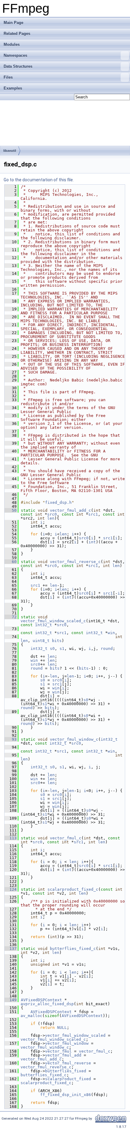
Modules (12, 44)
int (92, 542)
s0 (52, 648)
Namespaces (15, 55)
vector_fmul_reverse (68, 1063)
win (111, 632)
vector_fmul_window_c (74, 739)
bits (57, 640)
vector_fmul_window (67, 1043)
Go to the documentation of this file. (39, 179)
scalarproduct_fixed (68, 1079)
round (107, 648)
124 (11, 889)
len (50, 518)
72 (11, 617)
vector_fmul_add (63, 1055)
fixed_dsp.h (58, 502)
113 (11, 838)
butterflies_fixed (65, 1071)
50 (11, 510)
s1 (62, 648)
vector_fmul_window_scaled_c (53, 621)
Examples (13, 88)
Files (8, 77)
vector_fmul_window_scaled (75, 1035)
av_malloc (31, 1015)
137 (11, 948)
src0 (52, 514)
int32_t (43, 625)
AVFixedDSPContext (41, 1000)
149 (11, 1000)
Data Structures (18, 66)
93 (11, 739)
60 (11, 561)
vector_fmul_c (65, 838)
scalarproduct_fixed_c (72, 889)
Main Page (13, 22)
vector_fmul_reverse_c (75, 561)
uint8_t (41, 640)
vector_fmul (58, 1051)
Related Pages (17, 33)
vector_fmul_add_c (70, 510)
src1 (93, 514)
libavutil (9, 150)
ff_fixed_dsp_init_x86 (65, 1094)
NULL (62, 1027)
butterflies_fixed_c (73, 948)
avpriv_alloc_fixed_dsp (47, 1004)
